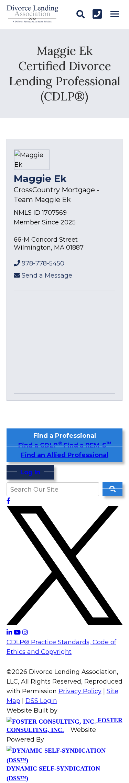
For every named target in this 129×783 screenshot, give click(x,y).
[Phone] (97, 14)
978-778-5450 (43, 263)
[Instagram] (25, 632)
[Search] (80, 14)
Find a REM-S (87, 445)
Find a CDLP (40, 445)
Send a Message (47, 275)
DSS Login (41, 701)
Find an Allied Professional (64, 455)
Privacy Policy (79, 691)
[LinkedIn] (10, 632)
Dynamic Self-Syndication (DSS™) (53, 773)
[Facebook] (8, 501)
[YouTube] (18, 632)
